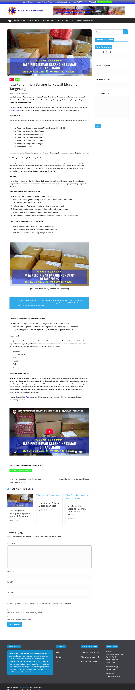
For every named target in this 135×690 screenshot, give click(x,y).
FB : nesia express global (90, 657)
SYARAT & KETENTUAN (85, 21)
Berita (58, 657)
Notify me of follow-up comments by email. (24, 613)
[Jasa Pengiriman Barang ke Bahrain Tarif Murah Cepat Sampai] (79, 495)
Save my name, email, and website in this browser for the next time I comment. (41, 603)
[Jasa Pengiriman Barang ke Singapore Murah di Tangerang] (20, 495)
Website (10, 592)
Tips (57, 661)
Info (17, 79)
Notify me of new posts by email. (20, 620)
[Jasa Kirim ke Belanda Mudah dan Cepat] (49, 495)
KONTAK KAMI (48, 21)
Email (10, 582)
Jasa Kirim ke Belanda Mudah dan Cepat (49, 504)
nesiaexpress (24, 93)
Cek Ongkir (32, 21)
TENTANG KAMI (19, 21)
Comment (12, 543)
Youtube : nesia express (89, 661)
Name (10, 572)
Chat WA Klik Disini (104, 2)
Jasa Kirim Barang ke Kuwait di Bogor (74, 479)
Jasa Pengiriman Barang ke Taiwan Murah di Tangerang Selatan (27, 480)
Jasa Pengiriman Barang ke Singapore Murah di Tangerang (19, 513)
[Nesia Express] (9, 20)
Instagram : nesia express (90, 653)
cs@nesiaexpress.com (113, 676)
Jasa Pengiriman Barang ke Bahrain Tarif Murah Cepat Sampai (77, 510)
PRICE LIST (70, 21)
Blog (59, 21)
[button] (38, 20)
